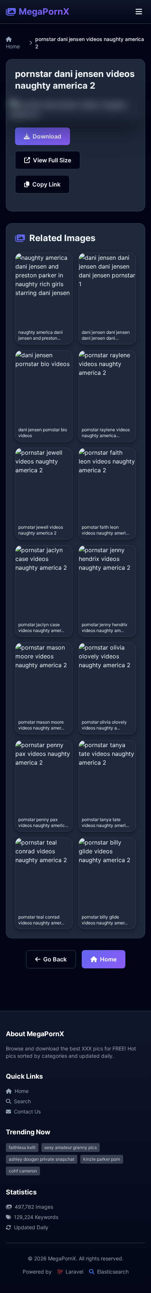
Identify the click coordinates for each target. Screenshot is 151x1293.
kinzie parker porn (101, 1159)
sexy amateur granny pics (70, 1147)
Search (22, 1101)
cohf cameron (23, 1171)
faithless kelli (22, 1147)
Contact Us (27, 1111)
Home (13, 46)
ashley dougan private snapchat (41, 1159)
